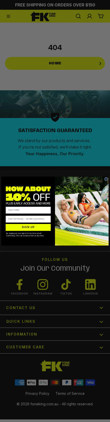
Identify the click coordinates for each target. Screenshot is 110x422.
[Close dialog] (106, 179)
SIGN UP (28, 227)
